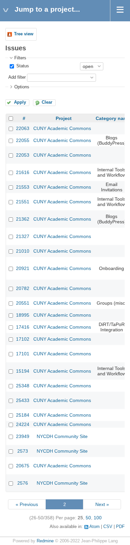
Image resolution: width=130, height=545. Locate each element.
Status (22, 66)
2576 (22, 483)
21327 (22, 236)
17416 (22, 327)
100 (98, 517)
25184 (22, 415)
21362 (22, 219)
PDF (120, 526)
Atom (94, 526)
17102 (22, 339)
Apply (20, 102)
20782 (22, 288)
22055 (22, 140)
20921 (22, 268)
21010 (22, 251)
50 (88, 517)
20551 (22, 303)
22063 (22, 128)
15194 (22, 371)
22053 (22, 155)
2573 (22, 451)
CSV (107, 526)
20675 (22, 465)
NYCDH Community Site (62, 436)
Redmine (45, 541)
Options (21, 87)
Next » (102, 504)
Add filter (17, 77)
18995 (22, 315)
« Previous (27, 504)
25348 (22, 385)
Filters (20, 58)
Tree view (23, 34)
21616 (22, 172)
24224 (22, 424)
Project (64, 118)
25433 (22, 400)
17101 (22, 353)
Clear (47, 102)
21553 (22, 187)
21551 (22, 201)
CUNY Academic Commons (62, 128)
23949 (22, 436)
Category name (113, 118)
